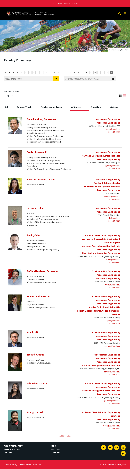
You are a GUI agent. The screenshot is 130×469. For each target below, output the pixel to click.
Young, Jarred (35, 412)
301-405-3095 (114, 323)
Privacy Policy (11, 464)
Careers (8, 452)
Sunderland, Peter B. (38, 296)
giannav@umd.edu (112, 400)
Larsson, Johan (35, 208)
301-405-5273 (114, 221)
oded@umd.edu (113, 259)
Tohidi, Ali (32, 332)
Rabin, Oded (33, 235)
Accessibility (25, 464)
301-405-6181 (114, 403)
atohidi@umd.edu (112, 346)
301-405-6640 (114, 199)
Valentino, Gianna (37, 383)
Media (53, 446)
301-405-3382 (114, 262)
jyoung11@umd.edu (111, 425)
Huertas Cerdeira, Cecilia (41, 179)
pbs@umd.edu (113, 320)
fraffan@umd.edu (112, 284)
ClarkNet (55, 452)
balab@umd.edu (113, 129)
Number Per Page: (12, 91)
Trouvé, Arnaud (35, 354)
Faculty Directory (13, 446)
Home (111, 50)
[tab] (10, 106)
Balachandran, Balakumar (41, 119)
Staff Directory (12, 449)
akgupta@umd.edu (111, 165)
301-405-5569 (114, 428)
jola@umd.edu (114, 218)
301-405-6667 (114, 287)
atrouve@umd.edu (112, 371)
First (62, 435)
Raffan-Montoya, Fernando (42, 271)
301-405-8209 (114, 374)
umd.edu (37, 464)
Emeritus (95, 107)
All (111, 72)
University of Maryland (65, 3)
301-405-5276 (114, 168)
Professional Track (51, 107)
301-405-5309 (114, 132)
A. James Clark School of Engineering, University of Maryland (30, 9)
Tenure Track (24, 107)
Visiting (114, 107)
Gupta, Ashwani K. (37, 152)
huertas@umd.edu (112, 196)
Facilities (55, 449)
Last (68, 435)
